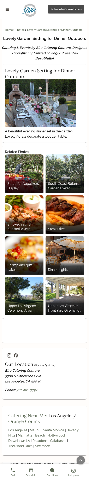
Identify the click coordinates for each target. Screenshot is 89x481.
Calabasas (58, 441)
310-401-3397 (26, 390)
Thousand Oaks (20, 446)
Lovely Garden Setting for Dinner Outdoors (54, 29)
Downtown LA (19, 441)
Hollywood (56, 435)
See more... (43, 446)
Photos (20, 29)
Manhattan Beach (31, 435)
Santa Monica (53, 430)
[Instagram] (9, 355)
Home (9, 29)
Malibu (35, 430)
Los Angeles (17, 430)
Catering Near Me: (27, 415)
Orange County (24, 421)
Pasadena (40, 441)
